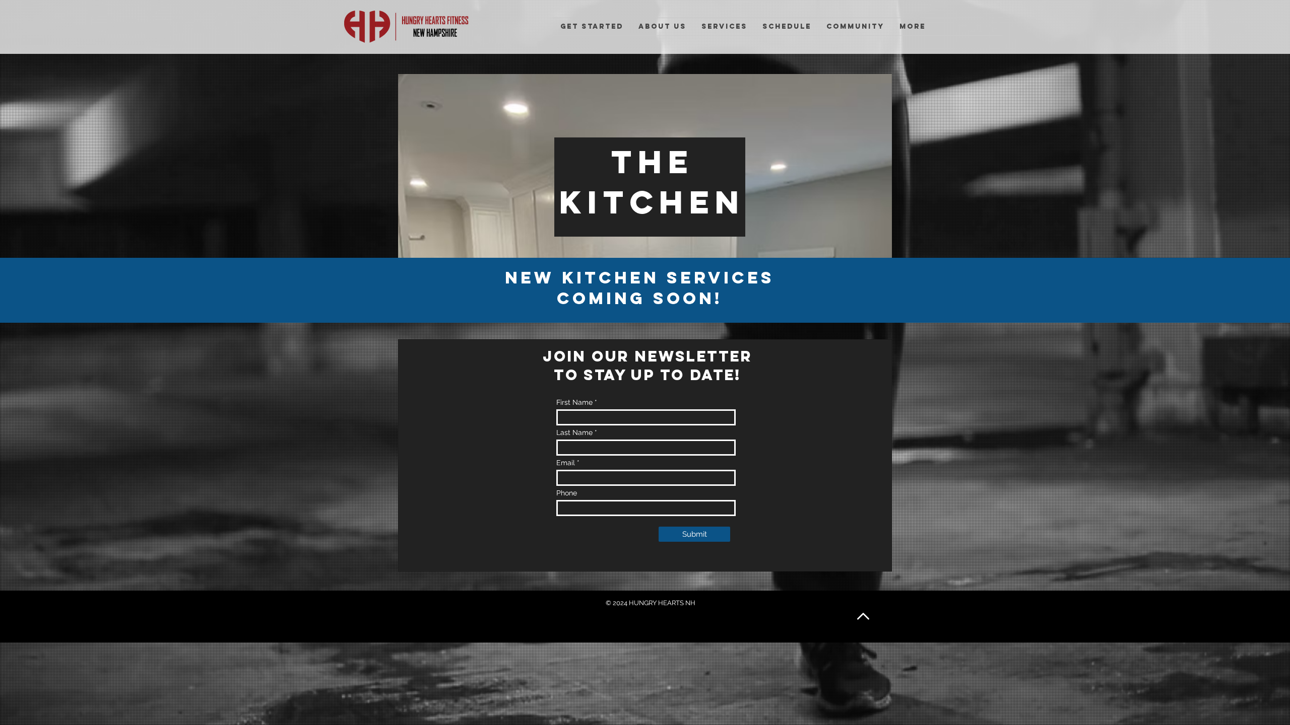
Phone (566, 492)
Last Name (574, 432)
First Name (574, 402)
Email (565, 462)
